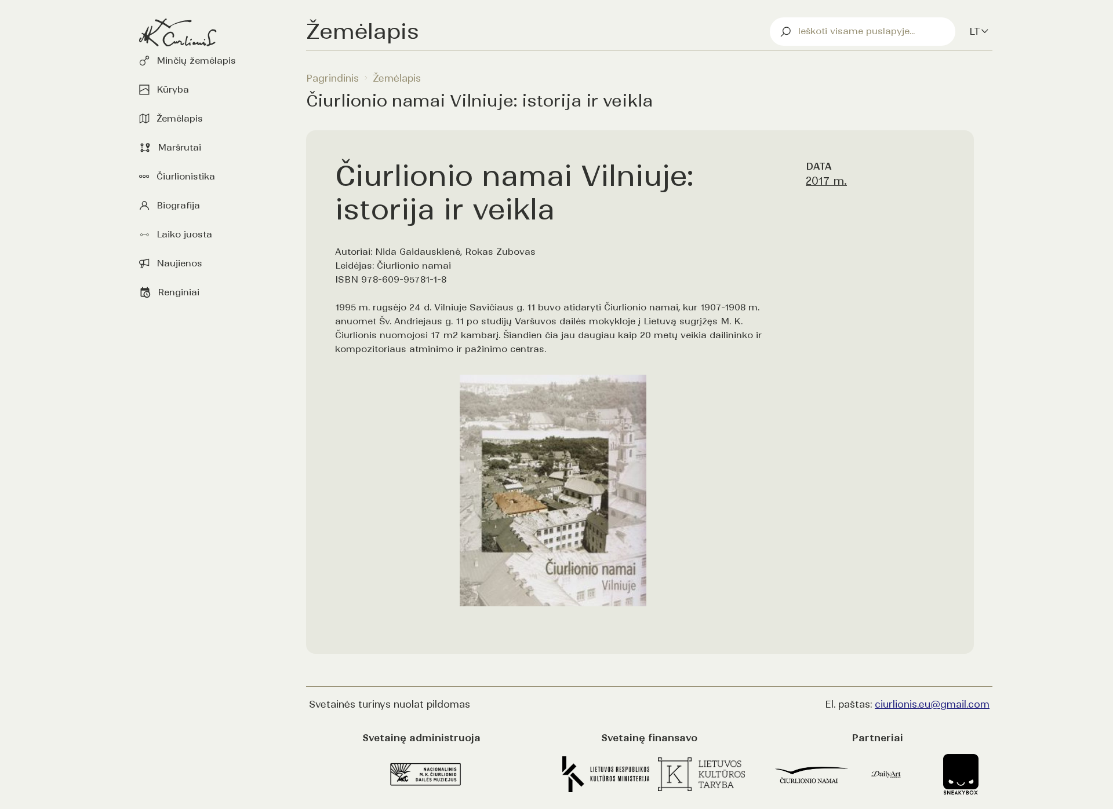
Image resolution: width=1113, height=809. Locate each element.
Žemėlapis (180, 118)
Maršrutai (179, 147)
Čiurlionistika (186, 176)
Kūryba (173, 89)
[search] (862, 31)
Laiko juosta (184, 234)
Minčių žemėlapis (196, 60)
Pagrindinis (332, 78)
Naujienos (179, 263)
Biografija (178, 205)
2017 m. (826, 181)
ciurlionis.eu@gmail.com (932, 704)
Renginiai (178, 292)
